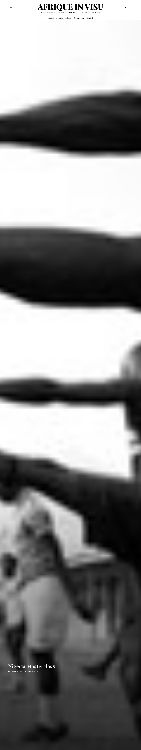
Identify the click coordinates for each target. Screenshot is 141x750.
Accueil (51, 18)
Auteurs (68, 18)
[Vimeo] (128, 7)
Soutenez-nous (79, 18)
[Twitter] (125, 7)
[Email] (130, 7)
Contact (90, 18)
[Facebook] (123, 7)
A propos (59, 18)
